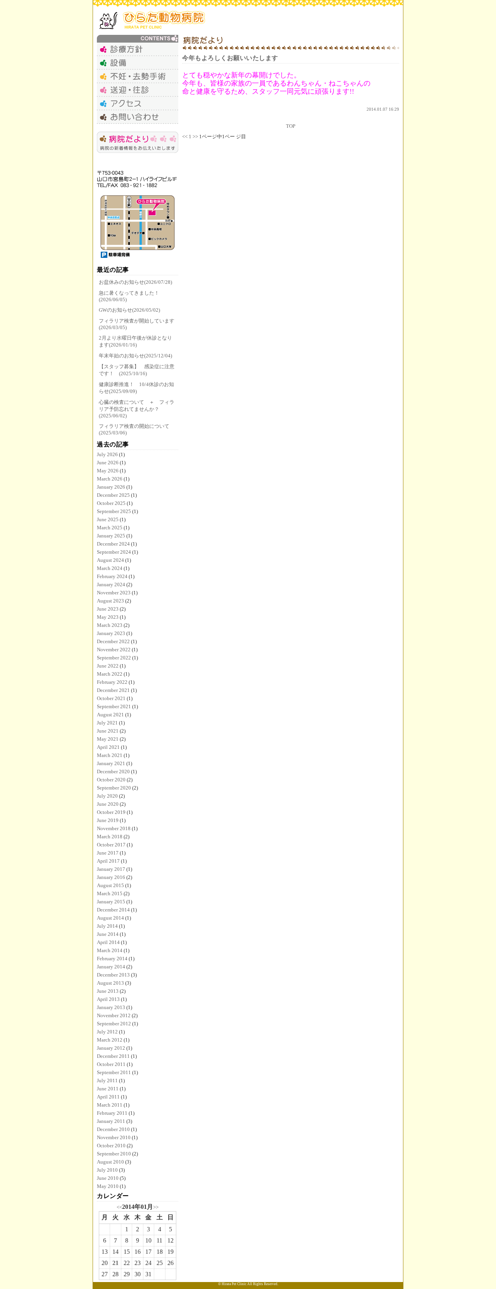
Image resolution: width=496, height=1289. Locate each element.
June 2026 (108, 462)
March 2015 (109, 893)
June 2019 (108, 820)
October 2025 (111, 503)
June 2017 (108, 853)
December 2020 (113, 771)
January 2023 (111, 633)
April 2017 (108, 861)
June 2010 (108, 1178)
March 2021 (109, 755)
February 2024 (112, 576)
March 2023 (109, 625)
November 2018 (114, 828)
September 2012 (114, 1023)
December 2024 (113, 544)
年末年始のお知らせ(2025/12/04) (135, 356)
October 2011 (111, 1064)
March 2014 (109, 950)
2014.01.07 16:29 (383, 109)
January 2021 (111, 763)
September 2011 (114, 1072)
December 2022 (113, 641)
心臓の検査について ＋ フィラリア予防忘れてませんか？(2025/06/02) (136, 409)
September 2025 (114, 511)
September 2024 (114, 552)
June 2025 (108, 519)
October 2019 (111, 812)
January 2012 (111, 1048)
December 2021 (113, 690)
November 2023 (114, 593)
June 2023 (108, 609)
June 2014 (108, 934)
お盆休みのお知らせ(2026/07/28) (135, 282)
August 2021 (110, 714)
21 (115, 1263)
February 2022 (112, 682)
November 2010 (114, 1137)
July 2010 (107, 1170)
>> (155, 1207)
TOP (290, 126)
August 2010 (110, 1162)
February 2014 (112, 958)
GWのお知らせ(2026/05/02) (129, 310)
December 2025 (113, 495)
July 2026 (107, 454)
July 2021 (107, 723)
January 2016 (111, 877)
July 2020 (107, 796)
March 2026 (109, 479)
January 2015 (111, 902)
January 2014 (111, 967)
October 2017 (111, 845)
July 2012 (107, 1032)
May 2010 (108, 1186)
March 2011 (109, 1105)
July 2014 (107, 926)
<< (119, 1207)
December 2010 (113, 1129)
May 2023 (108, 617)
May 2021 (108, 739)
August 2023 (110, 601)
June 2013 (108, 991)
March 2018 (109, 836)
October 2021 (111, 698)
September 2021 (114, 706)
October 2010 (111, 1145)
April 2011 (108, 1097)
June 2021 (108, 731)
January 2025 (111, 536)
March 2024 (109, 568)
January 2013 (111, 1007)
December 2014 (113, 910)
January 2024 (111, 584)
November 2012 (114, 1015)
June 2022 (108, 666)
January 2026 (111, 487)
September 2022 (114, 658)
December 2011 (113, 1056)
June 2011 (108, 1089)
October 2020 (111, 780)
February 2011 (112, 1113)
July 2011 (107, 1080)
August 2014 (110, 918)
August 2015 (110, 885)
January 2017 (111, 869)
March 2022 (109, 674)
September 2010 (114, 1154)
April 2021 (108, 747)
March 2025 (109, 527)
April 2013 (108, 999)
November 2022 (114, 649)
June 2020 (108, 804)
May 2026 (108, 471)
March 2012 (109, 1040)
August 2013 (110, 983)
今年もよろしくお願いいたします (230, 58)
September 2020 (114, 788)
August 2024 (110, 560)
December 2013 (113, 975)
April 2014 (108, 942)
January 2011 (111, 1121)
